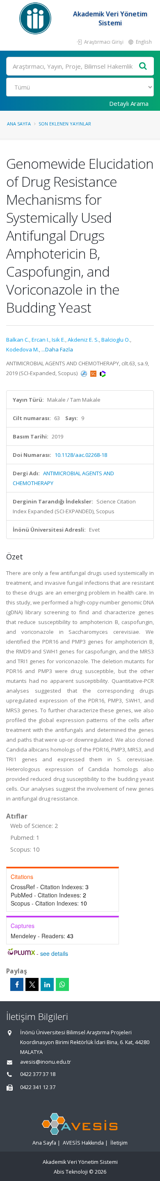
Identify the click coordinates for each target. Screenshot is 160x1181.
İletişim (119, 1142)
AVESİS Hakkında (83, 1142)
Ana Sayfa (19, 124)
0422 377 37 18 (37, 1074)
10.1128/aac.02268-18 (81, 455)
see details (54, 953)
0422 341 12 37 (37, 1087)
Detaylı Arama (129, 103)
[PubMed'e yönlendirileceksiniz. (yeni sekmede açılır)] (84, 373)
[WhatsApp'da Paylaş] (62, 984)
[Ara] (143, 66)
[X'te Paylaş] (32, 984)
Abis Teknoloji (71, 1171)
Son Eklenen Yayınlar (65, 124)
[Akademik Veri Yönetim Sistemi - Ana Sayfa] (36, 18)
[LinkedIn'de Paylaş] (47, 984)
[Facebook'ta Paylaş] (16, 984)
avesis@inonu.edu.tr (45, 1061)
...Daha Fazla (57, 349)
